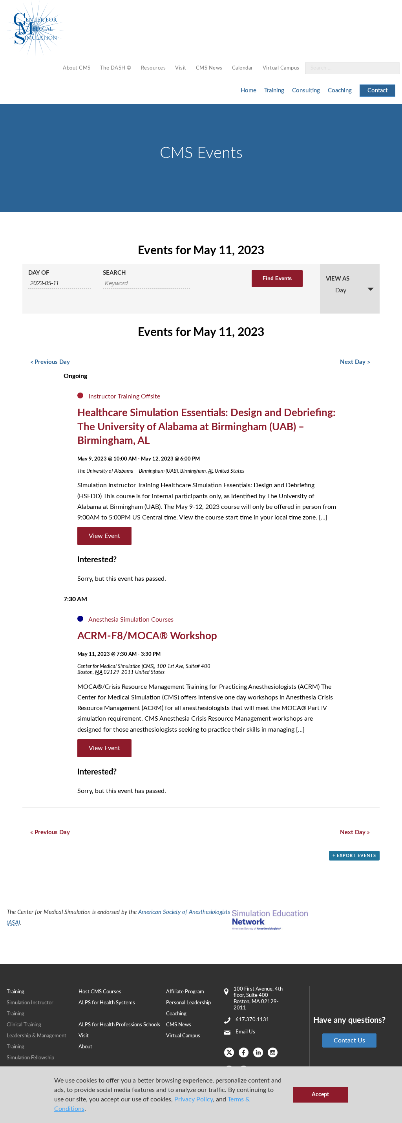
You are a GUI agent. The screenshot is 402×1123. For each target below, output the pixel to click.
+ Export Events (354, 855)
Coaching (340, 91)
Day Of (38, 273)
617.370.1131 (252, 1019)
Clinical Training (24, 1025)
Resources (153, 68)
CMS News (209, 68)
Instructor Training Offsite (124, 396)
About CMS (77, 68)
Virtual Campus (281, 68)
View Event (104, 536)
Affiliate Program (185, 992)
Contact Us (349, 1040)
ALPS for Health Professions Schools (119, 1025)
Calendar (242, 68)
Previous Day (50, 362)
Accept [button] (320, 1094)
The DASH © (116, 68)
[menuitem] (77, 68)
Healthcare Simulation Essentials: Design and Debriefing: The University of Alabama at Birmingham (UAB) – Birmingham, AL (206, 427)
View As (337, 279)
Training (274, 91)
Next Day (355, 362)
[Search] (389, 68)
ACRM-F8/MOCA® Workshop (147, 636)
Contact (377, 91)
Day (340, 290)
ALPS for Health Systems (107, 1003)
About (85, 1047)
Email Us (245, 1032)
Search (114, 273)
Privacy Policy (193, 1099)
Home (248, 91)
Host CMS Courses (100, 992)
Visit (180, 68)
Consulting (306, 91)
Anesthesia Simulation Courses (131, 620)
